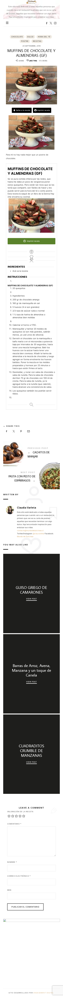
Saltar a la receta (22, 110)
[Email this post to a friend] (28, 431)
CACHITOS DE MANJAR (31, 453)
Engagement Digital (43, 993)
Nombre (12, 862)
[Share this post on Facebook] (6, 431)
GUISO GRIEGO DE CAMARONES (31, 590)
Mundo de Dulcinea (25, 536)
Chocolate (17, 37)
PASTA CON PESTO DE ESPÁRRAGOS (31, 477)
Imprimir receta (43, 110)
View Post (31, 599)
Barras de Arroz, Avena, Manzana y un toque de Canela (31, 670)
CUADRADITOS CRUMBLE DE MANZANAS (31, 751)
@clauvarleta (38, 534)
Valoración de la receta (20, 812)
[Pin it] (21, 431)
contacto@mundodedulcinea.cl (30, 530)
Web (9, 890)
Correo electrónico (19, 876)
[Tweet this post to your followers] (13, 431)
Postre (25, 41)
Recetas (37, 41)
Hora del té (44, 37)
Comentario (14, 824)
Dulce (30, 37)
